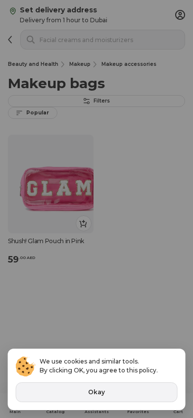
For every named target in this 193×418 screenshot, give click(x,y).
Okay (96, 392)
